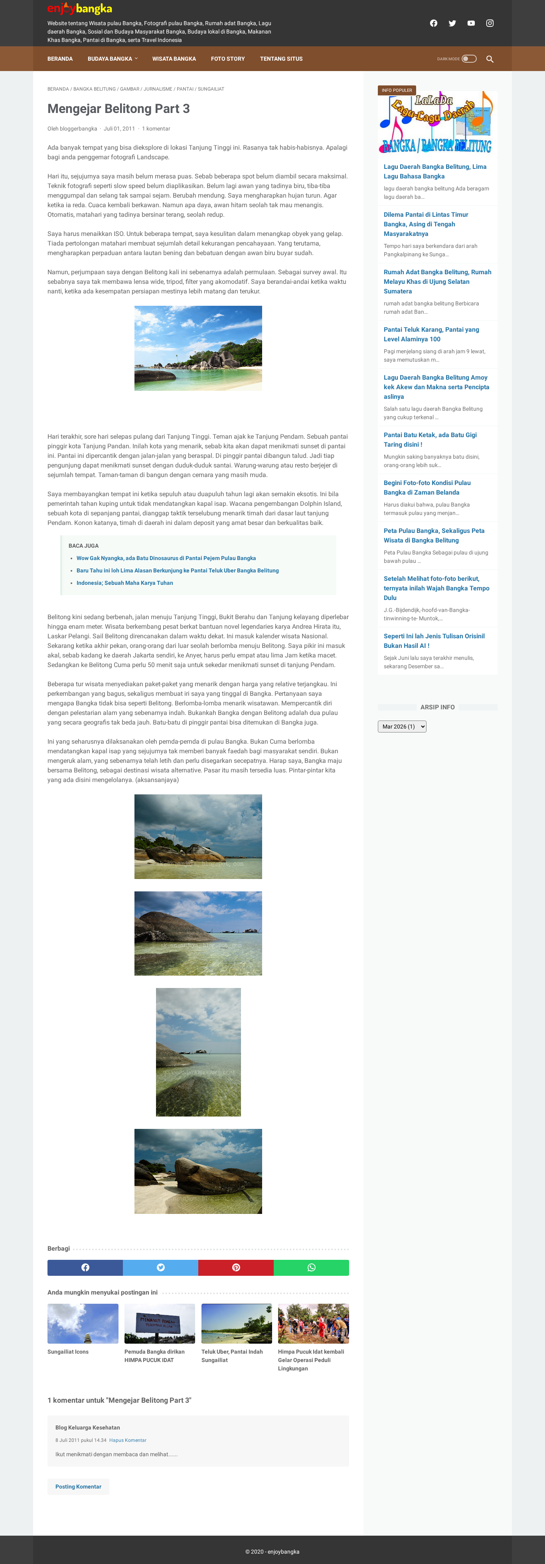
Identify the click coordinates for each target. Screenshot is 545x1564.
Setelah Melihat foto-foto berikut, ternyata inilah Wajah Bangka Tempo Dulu (437, 588)
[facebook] (432, 23)
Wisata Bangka (174, 58)
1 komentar (156, 128)
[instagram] (489, 23)
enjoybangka (284, 1551)
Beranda (60, 58)
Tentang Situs (281, 58)
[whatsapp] (311, 1268)
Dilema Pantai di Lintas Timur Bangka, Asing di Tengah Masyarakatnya (426, 224)
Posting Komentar (78, 1486)
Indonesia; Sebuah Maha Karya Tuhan (125, 583)
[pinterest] (236, 1268)
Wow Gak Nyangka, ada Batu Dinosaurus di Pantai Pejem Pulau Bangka (166, 558)
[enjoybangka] (84, 8)
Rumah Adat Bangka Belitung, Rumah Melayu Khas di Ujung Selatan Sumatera (438, 281)
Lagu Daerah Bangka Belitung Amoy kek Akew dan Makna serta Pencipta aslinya (437, 387)
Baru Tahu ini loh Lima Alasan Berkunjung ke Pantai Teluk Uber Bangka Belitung (178, 570)
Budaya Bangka (110, 58)
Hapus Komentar (127, 1440)
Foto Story (228, 58)
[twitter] (451, 23)
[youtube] (470, 23)
